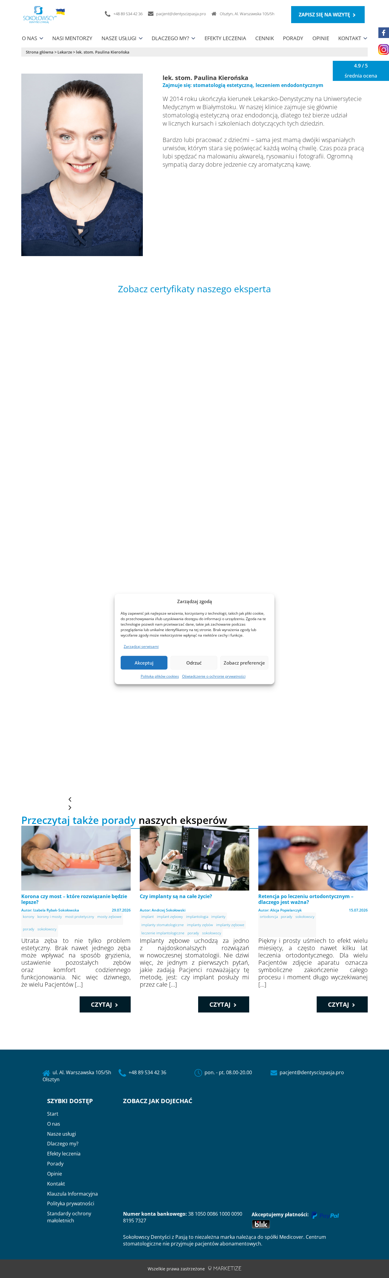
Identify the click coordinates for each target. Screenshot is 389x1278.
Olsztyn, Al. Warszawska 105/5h (247, 13)
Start (52, 1113)
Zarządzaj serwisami (141, 646)
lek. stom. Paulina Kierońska (102, 52)
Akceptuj (144, 663)
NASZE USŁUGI (119, 38)
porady (28, 929)
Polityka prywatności (70, 1203)
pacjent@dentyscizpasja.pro (312, 1072)
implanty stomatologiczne (162, 924)
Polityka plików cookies (160, 676)
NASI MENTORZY (72, 38)
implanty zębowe (230, 924)
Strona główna (39, 52)
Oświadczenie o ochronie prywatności (214, 676)
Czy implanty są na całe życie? (176, 896)
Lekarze (64, 52)
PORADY (293, 38)
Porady (55, 1163)
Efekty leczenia (64, 1153)
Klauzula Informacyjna (72, 1193)
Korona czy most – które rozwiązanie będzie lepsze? (74, 899)
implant (147, 916)
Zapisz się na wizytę (325, 14)
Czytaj (102, 1004)
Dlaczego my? (62, 1143)
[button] (194, 799)
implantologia (197, 916)
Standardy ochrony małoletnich (69, 1217)
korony (28, 916)
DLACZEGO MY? (170, 38)
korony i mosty (49, 916)
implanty (218, 916)
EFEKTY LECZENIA (225, 38)
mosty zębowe (109, 916)
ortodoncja (269, 916)
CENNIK (264, 38)
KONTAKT (349, 38)
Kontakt (56, 1183)
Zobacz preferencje (244, 663)
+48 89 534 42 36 (147, 1072)
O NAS (29, 38)
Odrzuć (193, 663)
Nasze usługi (61, 1133)
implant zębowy (170, 916)
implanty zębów (200, 924)
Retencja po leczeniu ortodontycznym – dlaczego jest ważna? (305, 899)
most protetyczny (79, 916)
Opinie (54, 1173)
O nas (53, 1123)
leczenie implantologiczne (162, 933)
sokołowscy (47, 929)
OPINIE (320, 38)
